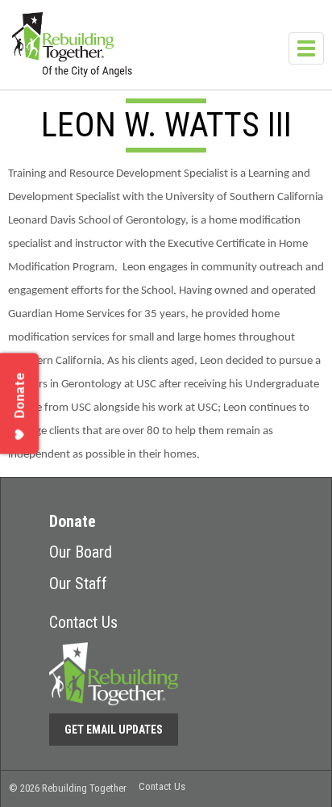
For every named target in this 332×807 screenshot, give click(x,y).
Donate (72, 521)
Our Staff (78, 583)
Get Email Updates (113, 729)
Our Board (80, 552)
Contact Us (83, 622)
